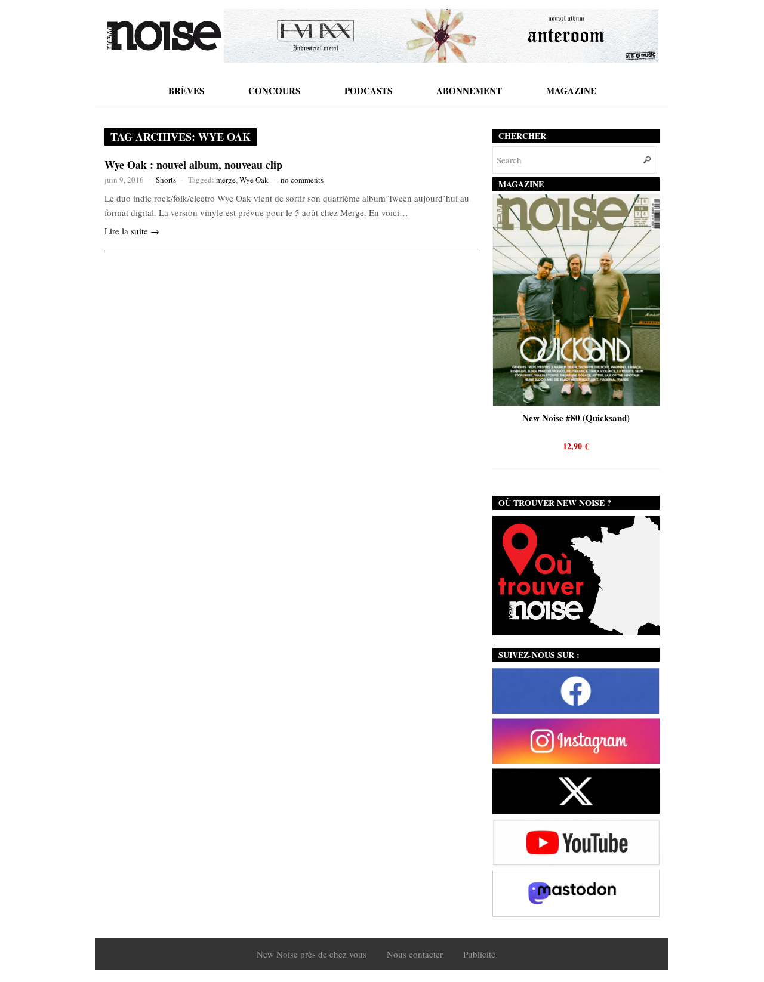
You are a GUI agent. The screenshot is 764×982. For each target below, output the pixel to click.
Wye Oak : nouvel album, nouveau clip (193, 164)
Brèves (186, 90)
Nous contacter (415, 954)
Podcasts (368, 90)
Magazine (571, 90)
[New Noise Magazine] (164, 36)
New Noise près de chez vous (311, 954)
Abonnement (469, 90)
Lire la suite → (131, 231)
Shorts (166, 179)
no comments (302, 179)
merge (226, 179)
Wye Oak (254, 179)
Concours (274, 90)
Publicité (479, 954)
